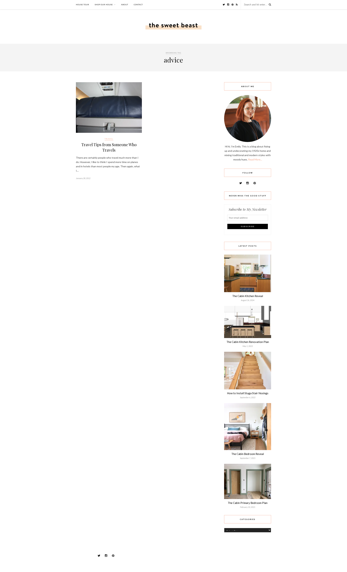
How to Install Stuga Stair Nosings (247, 393)
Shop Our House (104, 4)
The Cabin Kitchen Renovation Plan (247, 341)
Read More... (255, 159)
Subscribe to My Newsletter (248, 209)
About (124, 4)
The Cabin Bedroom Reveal (247, 453)
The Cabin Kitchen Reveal (247, 296)
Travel (109, 139)
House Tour (82, 4)
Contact (138, 4)
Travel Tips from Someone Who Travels (109, 147)
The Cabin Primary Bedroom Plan (247, 502)
